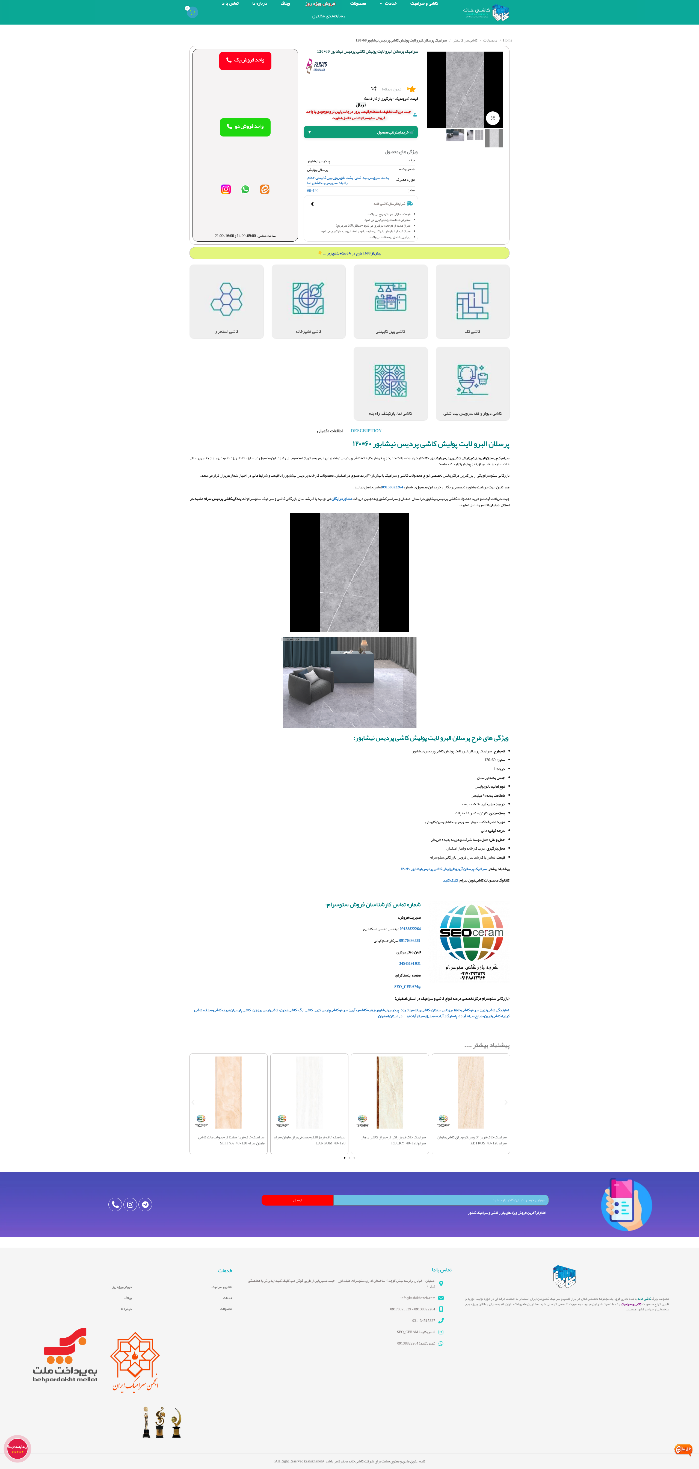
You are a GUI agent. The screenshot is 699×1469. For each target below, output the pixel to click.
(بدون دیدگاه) (391, 89)
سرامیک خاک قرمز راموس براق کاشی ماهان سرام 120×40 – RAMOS (309, 1140)
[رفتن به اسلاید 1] (354, 1158)
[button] (192, 1102)
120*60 (312, 190)
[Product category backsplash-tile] (391, 302)
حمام (311, 177)
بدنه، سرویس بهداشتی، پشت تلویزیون (361, 177)
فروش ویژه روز (122, 1287)
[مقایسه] (374, 88)
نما (309, 182)
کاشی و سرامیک (222, 1287)
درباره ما (126, 1309)
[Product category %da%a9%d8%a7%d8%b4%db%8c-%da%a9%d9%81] (473, 302)
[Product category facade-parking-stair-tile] (391, 384)
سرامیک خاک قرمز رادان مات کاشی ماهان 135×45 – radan (471, 1145)
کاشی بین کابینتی (465, 40)
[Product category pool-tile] (226, 302)
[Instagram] (130, 1204)
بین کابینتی (324, 177)
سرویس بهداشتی (325, 182)
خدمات (227, 1298)
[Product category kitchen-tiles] (309, 302)
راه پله (343, 182)
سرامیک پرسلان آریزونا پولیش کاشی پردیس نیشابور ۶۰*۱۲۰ (444, 869)
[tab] (366, 431)
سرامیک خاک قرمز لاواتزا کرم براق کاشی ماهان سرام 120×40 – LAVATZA (392, 1140)
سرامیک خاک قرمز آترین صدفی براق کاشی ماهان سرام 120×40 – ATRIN (229, 1140)
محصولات (490, 40)
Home (507, 40)
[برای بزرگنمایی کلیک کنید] (493, 118)
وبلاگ (128, 1298)
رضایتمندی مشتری (328, 15)
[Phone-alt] (115, 1204)
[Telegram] (145, 1204)
